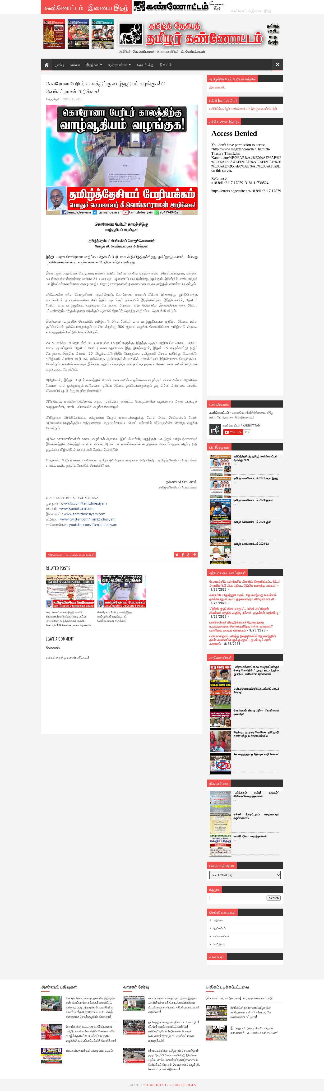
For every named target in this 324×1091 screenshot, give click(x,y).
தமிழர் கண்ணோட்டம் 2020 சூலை (253, 500)
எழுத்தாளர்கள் (118, 64)
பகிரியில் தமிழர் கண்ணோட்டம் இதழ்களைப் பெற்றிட (244, 108)
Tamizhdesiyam (88, 519)
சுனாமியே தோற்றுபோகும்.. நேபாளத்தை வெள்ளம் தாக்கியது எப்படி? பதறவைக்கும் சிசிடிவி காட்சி (243, 596)
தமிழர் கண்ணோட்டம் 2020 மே (251, 543)
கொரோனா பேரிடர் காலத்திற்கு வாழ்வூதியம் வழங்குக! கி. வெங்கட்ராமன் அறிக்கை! (114, 616)
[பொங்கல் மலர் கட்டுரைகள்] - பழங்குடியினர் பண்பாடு (239, 997)
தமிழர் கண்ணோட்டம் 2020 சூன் (252, 522)
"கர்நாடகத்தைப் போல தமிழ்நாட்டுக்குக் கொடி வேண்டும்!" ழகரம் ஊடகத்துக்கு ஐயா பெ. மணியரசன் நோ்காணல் (256, 670)
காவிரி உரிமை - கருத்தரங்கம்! (251, 836)
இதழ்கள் (92, 64)
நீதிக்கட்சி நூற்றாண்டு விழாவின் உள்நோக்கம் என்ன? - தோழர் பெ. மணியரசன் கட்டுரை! (251, 1012)
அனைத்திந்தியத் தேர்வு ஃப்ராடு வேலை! (256, 754)
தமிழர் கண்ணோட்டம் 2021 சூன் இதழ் (256, 478)
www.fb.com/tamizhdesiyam (83, 503)
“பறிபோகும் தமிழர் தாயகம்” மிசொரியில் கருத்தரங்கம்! (256, 794)
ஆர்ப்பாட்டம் (219, 928)
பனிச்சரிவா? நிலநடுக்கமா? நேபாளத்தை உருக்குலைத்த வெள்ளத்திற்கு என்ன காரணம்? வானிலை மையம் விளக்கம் (241, 625)
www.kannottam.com (76, 508)
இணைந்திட (217, 86)
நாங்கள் (75, 64)
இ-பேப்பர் (166, 64)
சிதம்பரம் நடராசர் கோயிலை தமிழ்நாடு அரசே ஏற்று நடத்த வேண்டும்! (256, 734)
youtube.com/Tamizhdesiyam (93, 524)
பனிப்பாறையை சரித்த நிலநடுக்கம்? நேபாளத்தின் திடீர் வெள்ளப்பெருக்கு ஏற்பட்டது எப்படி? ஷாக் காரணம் (242, 639)
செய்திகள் (219, 944)
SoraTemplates (157, 1085)
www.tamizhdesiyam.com (84, 513)
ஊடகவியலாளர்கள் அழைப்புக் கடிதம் (89, 1050)
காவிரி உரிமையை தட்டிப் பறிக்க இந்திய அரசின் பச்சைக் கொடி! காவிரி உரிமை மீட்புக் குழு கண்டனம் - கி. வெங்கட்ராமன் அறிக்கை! (174, 1004)
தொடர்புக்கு (145, 64)
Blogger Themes (183, 1085)
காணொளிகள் (221, 936)
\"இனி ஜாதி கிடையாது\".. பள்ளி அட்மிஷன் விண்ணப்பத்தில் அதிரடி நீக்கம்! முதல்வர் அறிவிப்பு (243, 610)
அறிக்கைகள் (55, 555)
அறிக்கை (218, 920)
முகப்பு (59, 64)
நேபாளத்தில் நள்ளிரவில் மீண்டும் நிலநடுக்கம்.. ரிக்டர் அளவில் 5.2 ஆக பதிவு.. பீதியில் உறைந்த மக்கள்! (244, 583)
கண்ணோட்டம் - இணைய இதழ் (87, 7)
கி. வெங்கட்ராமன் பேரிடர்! (80, 555)
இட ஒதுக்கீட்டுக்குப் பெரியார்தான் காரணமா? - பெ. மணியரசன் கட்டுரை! (254, 1030)
